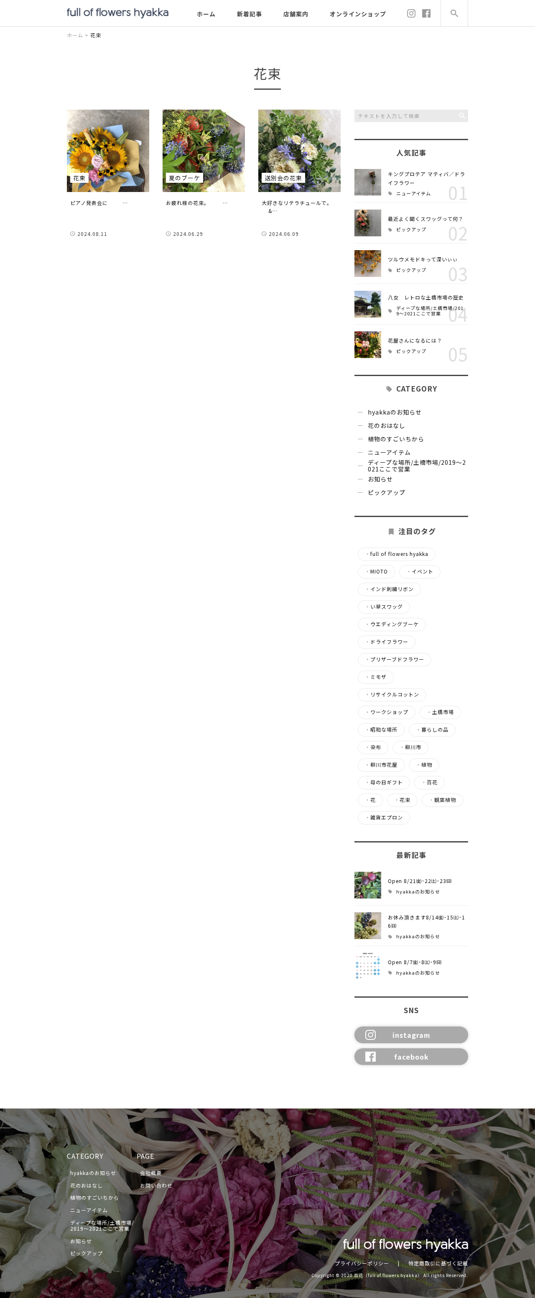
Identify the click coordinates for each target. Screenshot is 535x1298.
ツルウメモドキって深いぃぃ (423, 259)
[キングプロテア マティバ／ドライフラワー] (367, 182)
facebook (411, 1057)
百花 (429, 782)
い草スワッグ (384, 606)
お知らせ (380, 479)
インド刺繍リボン (389, 589)
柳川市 (410, 747)
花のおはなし (386, 425)
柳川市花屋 (381, 765)
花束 (402, 800)
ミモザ (376, 677)
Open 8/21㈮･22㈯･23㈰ (420, 880)
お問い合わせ (156, 1185)
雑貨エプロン (384, 817)
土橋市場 (440, 712)
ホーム (206, 14)
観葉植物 (442, 800)
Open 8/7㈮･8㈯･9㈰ (415, 961)
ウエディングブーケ (392, 624)
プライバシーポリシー (362, 1263)
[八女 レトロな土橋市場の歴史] (367, 304)
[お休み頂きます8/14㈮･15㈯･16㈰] (367, 925)
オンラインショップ (358, 14)
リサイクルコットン (392, 694)
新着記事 (249, 14)
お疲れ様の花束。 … (197, 202)
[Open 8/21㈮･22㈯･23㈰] (367, 885)
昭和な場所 (381, 729)
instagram (411, 1035)
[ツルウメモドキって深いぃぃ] (367, 263)
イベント (419, 571)
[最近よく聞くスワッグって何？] (367, 223)
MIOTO (376, 571)
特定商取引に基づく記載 (438, 1263)
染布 (373, 747)
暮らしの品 (432, 729)
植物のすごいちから (396, 439)
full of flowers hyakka (396, 554)
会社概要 (151, 1172)
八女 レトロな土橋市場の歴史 (426, 297)
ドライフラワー (386, 642)
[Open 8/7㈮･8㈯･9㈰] (367, 966)
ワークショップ (386, 712)
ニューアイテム (413, 193)
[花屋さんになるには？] (367, 344)
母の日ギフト (384, 782)
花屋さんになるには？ (415, 340)
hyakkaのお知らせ (395, 412)
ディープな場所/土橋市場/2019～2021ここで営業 (430, 310)
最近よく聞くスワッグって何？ (426, 218)
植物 (424, 765)
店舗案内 (295, 14)
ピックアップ (411, 229)
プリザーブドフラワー (394, 659)
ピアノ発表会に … (99, 202)
